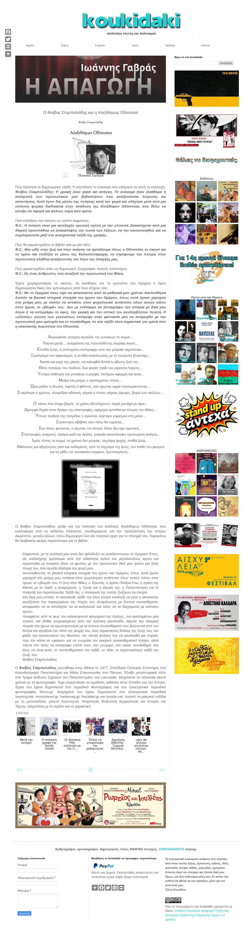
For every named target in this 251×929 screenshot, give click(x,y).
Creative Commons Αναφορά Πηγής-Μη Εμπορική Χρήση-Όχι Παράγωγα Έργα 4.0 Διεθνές (197, 915)
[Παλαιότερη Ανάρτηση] (162, 771)
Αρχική (30, 45)
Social (135, 45)
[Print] (8, 46)
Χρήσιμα (170, 45)
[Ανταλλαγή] (8, 54)
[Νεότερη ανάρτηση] (19, 771)
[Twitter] (8, 39)
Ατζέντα (205, 45)
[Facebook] (8, 32)
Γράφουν (100, 45)
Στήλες (65, 45)
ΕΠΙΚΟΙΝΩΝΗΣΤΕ (172, 849)
